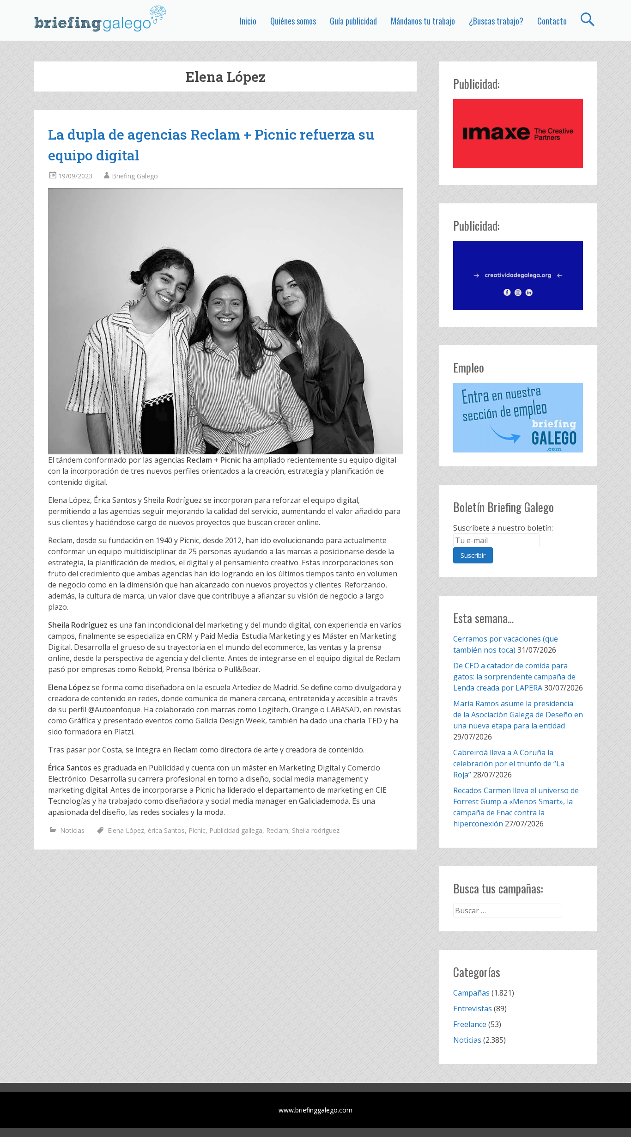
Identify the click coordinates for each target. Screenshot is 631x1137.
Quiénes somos (293, 21)
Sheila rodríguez (316, 830)
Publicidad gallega (235, 830)
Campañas (471, 993)
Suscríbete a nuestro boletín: (503, 528)
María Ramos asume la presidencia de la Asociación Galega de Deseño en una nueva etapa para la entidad (518, 714)
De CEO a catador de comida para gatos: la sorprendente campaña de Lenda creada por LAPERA (514, 676)
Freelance (469, 1024)
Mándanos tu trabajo (423, 21)
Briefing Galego (135, 175)
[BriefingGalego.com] (100, 18)
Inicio (248, 21)
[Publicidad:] (518, 165)
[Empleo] (518, 417)
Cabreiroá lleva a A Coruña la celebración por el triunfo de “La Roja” (508, 763)
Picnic (197, 830)
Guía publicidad (353, 21)
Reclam (277, 830)
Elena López (126, 830)
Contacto (552, 21)
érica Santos (166, 830)
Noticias (72, 830)
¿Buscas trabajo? (496, 21)
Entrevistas (472, 1008)
